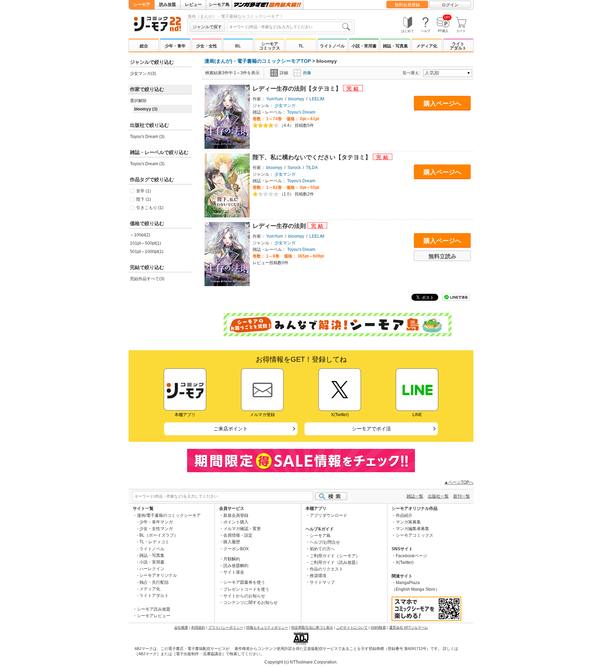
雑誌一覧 (415, 496)
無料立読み (442, 256)
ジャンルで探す (207, 26)
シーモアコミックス (269, 46)
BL (238, 46)
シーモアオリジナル (158, 575)
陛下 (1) (143, 199)
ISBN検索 (378, 627)
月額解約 (231, 559)
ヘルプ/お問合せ (325, 542)
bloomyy (296, 99)
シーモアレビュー (153, 615)
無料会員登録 (407, 4)
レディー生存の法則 (280, 226)
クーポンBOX (236, 548)
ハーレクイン (151, 568)
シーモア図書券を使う (244, 582)
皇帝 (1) (143, 191)
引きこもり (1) (149, 207)
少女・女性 (206, 46)
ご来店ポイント (231, 428)
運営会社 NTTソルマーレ (408, 627)
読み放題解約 (235, 565)
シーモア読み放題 (153, 609)
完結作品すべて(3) (147, 278)
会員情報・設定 (238, 535)
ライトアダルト (458, 46)
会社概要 (181, 627)
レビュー (193, 4)
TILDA (312, 167)
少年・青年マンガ (156, 522)
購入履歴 (231, 541)
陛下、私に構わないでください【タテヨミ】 (313, 157)
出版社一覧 (438, 496)
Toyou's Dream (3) (147, 136)
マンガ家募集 (408, 522)
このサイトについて (352, 627)
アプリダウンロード (328, 515)
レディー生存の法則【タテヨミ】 (298, 88)
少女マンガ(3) (143, 73)
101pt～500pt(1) (145, 243)
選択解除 (138, 100)
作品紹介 (404, 515)
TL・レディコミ (154, 541)
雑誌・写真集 (395, 46)
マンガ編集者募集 (412, 528)
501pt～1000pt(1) (146, 251)
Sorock (294, 167)
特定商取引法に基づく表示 (312, 627)
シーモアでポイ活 (371, 428)
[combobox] (289, 27)
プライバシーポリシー (225, 627)
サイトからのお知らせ (244, 595)
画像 (307, 72)
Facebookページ (411, 555)
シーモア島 (219, 4)
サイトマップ (322, 582)
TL (301, 46)
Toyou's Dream (301, 112)
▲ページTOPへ (458, 482)
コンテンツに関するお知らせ (250, 602)
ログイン (450, 4)
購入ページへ (442, 103)
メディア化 (426, 46)
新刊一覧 (461, 496)
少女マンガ (285, 105)
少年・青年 (175, 46)
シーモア (141, 4)
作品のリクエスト (326, 569)
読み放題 (167, 4)
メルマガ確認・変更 (242, 528)
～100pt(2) (140, 234)
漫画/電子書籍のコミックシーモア (169, 515)
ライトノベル (332, 46)
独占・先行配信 (154, 582)
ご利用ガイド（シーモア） (335, 555)
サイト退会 (233, 572)
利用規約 (198, 627)
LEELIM (316, 99)
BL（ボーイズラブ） (158, 535)
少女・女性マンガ (156, 528)
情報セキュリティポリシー (267, 627)
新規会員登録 (235, 515)
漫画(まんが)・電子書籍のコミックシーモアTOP (257, 61)
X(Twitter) (405, 562)
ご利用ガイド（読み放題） (335, 562)
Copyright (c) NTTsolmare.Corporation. (301, 662)
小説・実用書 (364, 46)
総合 (144, 46)
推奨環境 (318, 575)
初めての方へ (322, 548)
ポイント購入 (235, 522)
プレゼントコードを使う (246, 589)
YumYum (274, 99)
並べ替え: (412, 72)
